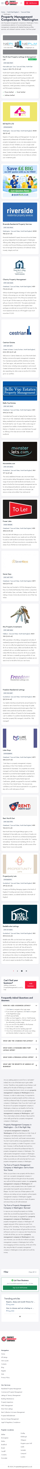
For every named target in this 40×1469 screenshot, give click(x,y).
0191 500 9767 (8, 63)
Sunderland (6, 470)
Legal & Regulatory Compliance (10, 1422)
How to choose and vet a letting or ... (20, 1308)
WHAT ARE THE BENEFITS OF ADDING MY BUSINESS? (18, 1065)
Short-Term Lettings (7, 1409)
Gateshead (6, 286)
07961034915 (8, 127)
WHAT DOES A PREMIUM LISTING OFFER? (18, 1057)
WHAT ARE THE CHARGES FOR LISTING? (18, 1041)
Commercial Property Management (11, 1392)
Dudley (23, 1433)
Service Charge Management (10, 1419)
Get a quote (4, 1361)
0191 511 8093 (8, 930)
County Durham (18, 349)
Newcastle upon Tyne (9, 67)
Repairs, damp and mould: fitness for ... (20, 1302)
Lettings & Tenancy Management (10, 1395)
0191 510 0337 (8, 693)
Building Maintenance (7, 1399)
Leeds (22, 1447)
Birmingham (4, 1438)
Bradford (4, 1445)
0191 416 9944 (8, 228)
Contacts (3, 1364)
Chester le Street (8, 349)
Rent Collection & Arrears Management (13, 1412)
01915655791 (8, 880)
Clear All (31, 1272)
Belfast (3, 1434)
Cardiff (3, 1451)
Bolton (3, 1441)
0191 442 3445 (8, 283)
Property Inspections (7, 1402)
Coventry (4, 1455)
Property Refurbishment (8, 1416)
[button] (35, 1272)
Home (3, 1354)
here (11, 1009)
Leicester (23, 1450)
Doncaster (4, 1458)
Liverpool (23, 1453)
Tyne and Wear (20, 67)
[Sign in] (21, 3)
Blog (2, 1367)
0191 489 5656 (8, 630)
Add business (31, 984)
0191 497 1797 (8, 577)
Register (3, 1371)
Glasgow (23, 1440)
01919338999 (8, 754)
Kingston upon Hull (26, 1443)
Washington (6, 131)
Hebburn (5, 634)
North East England (26, 131)
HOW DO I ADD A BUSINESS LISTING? (17, 1005)
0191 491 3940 (8, 406)
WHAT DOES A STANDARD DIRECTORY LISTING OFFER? (17, 1049)
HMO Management (7, 1405)
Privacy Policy (5, 1377)
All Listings (4, 1357)
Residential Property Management (11, 1389)
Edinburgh (24, 1437)
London (23, 1457)
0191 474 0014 (8, 467)
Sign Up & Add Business (20, 1288)
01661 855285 (8, 525)
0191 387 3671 (8, 346)
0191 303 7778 (8, 822)
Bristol (3, 1448)
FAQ (2, 1374)
